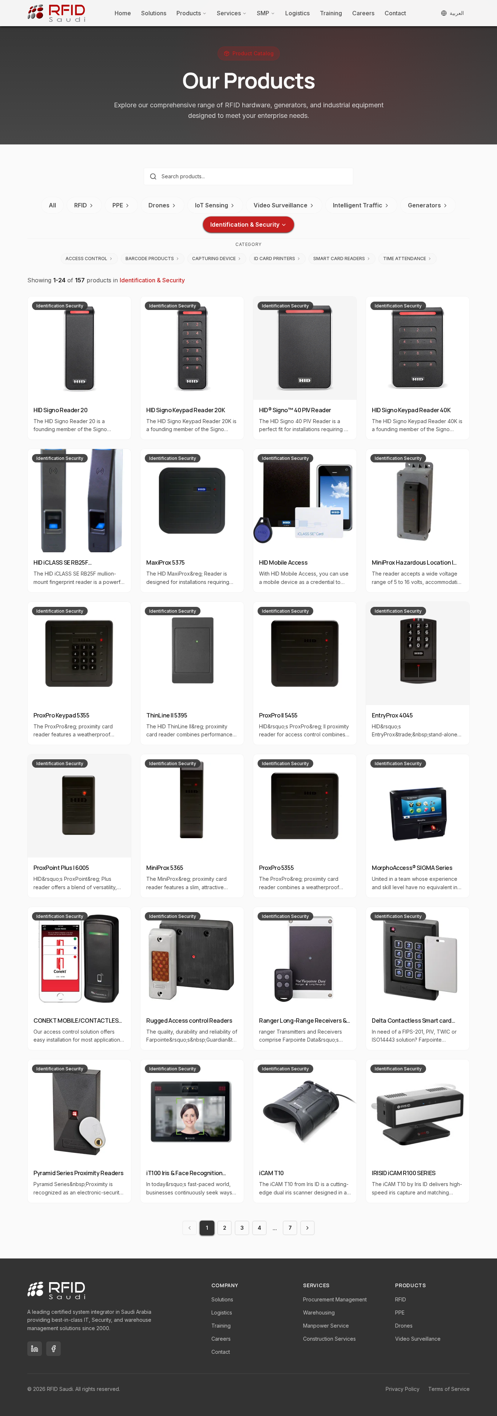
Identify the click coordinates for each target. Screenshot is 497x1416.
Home (123, 13)
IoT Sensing (211, 205)
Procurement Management (335, 1299)
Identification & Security (244, 224)
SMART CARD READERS (339, 258)
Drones (159, 205)
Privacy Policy (403, 1389)
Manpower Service (326, 1325)
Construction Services (329, 1339)
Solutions (153, 13)
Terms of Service (449, 1389)
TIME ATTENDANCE (404, 258)
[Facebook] (53, 1348)
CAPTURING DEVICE (214, 258)
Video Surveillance (280, 205)
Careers (363, 13)
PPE (117, 205)
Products (188, 13)
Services (229, 13)
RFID (80, 205)
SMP (263, 13)
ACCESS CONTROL (86, 258)
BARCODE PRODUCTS (150, 258)
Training (331, 13)
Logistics (297, 13)
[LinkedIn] (34, 1348)
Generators (424, 205)
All (52, 205)
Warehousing (319, 1312)
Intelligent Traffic (357, 205)
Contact (395, 13)
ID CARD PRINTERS (274, 258)
